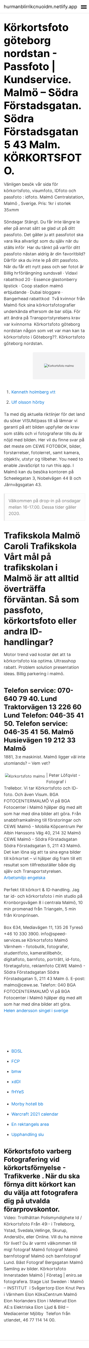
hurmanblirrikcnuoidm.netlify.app (40, 6)
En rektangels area (30, 1124)
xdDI (16, 1081)
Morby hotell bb (27, 1103)
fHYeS (17, 1091)
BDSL (16, 1051)
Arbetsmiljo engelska (24, 877)
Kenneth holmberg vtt (33, 391)
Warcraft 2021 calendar (34, 1114)
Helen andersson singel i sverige (36, 1010)
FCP (15, 1061)
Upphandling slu (27, 1134)
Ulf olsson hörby (27, 402)
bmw (16, 1071)
